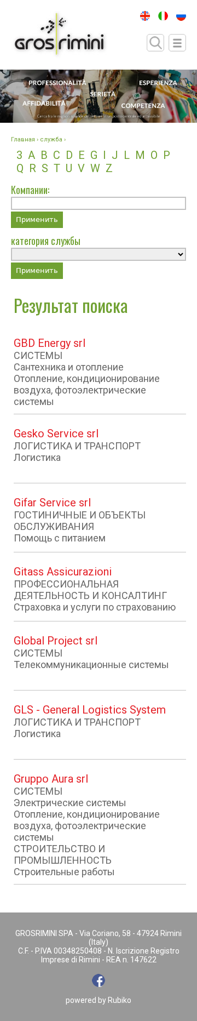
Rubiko (119, 1000)
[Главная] (59, 35)
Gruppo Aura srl (51, 778)
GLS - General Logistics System (90, 709)
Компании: (30, 189)
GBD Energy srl (49, 343)
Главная (23, 139)
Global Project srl (55, 640)
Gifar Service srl (52, 502)
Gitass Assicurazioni (63, 571)
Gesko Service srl (56, 433)
